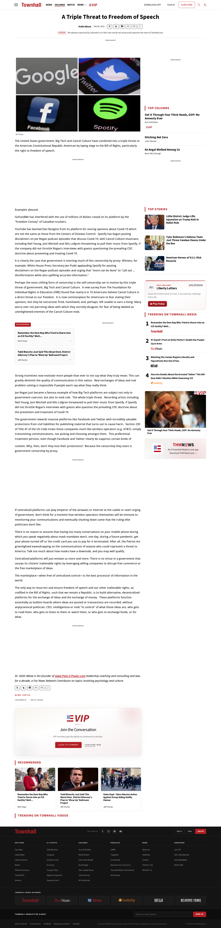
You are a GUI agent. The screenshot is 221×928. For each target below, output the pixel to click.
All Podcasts (115, 875)
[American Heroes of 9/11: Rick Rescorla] (154, 263)
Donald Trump (52, 860)
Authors (18, 880)
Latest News (19, 854)
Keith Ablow (84, 26)
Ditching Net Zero (156, 137)
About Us (146, 849)
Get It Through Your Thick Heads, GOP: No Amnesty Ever (172, 117)
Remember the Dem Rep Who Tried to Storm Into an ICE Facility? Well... (32, 797)
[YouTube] (120, 831)
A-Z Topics (52, 843)
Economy (50, 865)
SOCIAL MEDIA (37, 700)
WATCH (71, 4)
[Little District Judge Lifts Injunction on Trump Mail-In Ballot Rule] (154, 222)
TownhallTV (19, 875)
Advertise (146, 854)
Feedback (47, 924)
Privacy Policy (35, 924)
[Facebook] (114, 831)
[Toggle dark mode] (205, 5)
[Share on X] (109, 26)
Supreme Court (53, 880)
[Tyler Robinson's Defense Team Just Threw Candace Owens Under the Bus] (154, 242)
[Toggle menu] (16, 5)
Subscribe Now (93, 744)
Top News (19, 849)
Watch (17, 865)
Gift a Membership (181, 854)
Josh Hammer (84, 875)
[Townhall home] (25, 831)
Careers (145, 860)
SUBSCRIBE (186, 4)
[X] (102, 831)
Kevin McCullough (86, 860)
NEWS (49, 4)
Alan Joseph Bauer (86, 870)
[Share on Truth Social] (115, 26)
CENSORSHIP (21, 700)
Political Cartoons (22, 870)
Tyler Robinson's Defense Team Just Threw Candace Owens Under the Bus (186, 240)
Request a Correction (62, 924)
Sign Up (200, 914)
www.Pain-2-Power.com (70, 676)
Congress (50, 854)
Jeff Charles (65, 807)
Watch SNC (178, 865)
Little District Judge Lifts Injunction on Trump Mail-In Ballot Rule (182, 220)
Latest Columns (21, 860)
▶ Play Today (157, 303)
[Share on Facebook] (122, 26)
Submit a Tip (147, 865)
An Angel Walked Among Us (162, 150)
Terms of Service (21, 924)
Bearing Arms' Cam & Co (120, 865)
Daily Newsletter (180, 860)
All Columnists (84, 880)
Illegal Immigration (54, 875)
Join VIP (200, 831)
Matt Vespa (21, 807)
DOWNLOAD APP (152, 4)
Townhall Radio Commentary (122, 870)
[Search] (198, 5)
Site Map (76, 924)
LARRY (112, 849)
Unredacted (115, 860)
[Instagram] (108, 831)
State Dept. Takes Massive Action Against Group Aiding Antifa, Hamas (120, 797)
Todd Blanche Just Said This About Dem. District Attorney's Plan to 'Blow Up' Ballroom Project (76, 799)
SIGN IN (171, 4)
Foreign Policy (52, 870)
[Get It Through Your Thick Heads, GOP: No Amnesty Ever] (175, 409)
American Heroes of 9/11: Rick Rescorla (183, 259)
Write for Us (147, 870)
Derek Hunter (84, 854)
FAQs (190, 831)
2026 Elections (52, 849)
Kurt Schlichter (85, 849)
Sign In (179, 831)
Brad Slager (83, 865)
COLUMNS (60, 4)
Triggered (114, 854)
